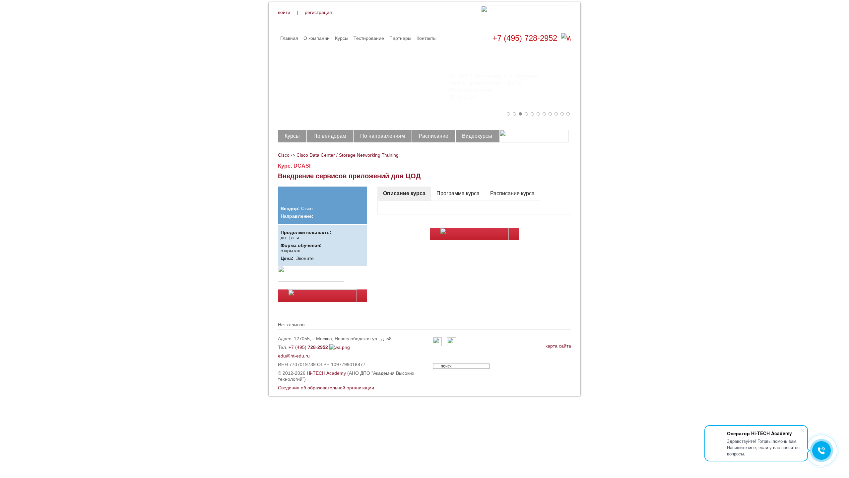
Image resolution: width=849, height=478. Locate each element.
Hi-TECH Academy (326, 373)
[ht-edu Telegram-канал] (451, 342)
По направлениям (382, 136)
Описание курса (404, 193)
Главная (289, 38)
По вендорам (329, 136)
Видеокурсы (477, 136)
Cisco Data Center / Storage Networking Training (347, 155)
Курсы (341, 38)
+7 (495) (308, 347)
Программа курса (458, 193)
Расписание (433, 136)
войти (284, 12)
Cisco (284, 155)
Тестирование (369, 38)
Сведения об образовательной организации (326, 387)
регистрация (318, 12)
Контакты (426, 38)
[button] (508, 114)
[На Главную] (526, 16)
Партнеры (400, 38)
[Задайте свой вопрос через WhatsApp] (566, 38)
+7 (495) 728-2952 (524, 38)
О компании (316, 38)
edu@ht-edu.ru (294, 355)
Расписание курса (512, 193)
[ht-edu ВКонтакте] (437, 342)
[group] (424, 83)
